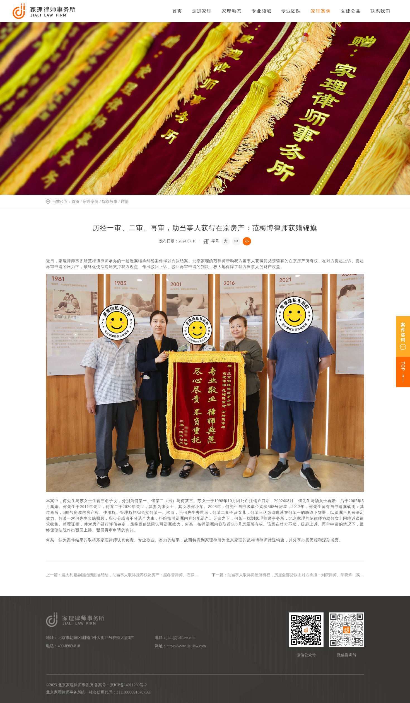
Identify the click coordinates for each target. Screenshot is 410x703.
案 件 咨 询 (403, 332)
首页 (177, 11)
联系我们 (380, 11)
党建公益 (351, 11)
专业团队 (291, 11)
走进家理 (202, 11)
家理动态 (232, 11)
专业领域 (262, 11)
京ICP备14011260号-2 (128, 685)
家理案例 (321, 11)
